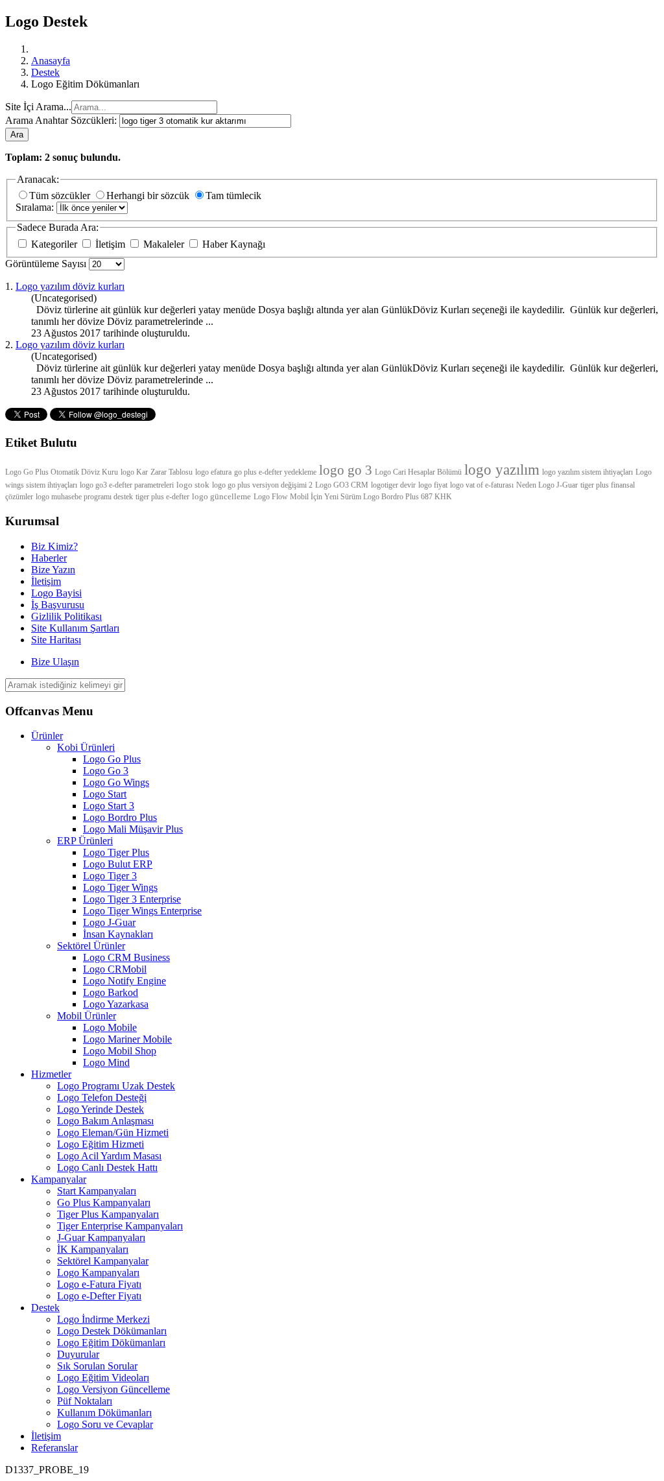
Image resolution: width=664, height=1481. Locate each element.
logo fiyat (432, 485)
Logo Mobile (110, 1027)
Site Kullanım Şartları (75, 628)
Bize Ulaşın (55, 661)
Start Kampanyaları (96, 1190)
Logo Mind (106, 1062)
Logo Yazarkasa (115, 1004)
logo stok (192, 485)
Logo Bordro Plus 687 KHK (407, 496)
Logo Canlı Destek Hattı (107, 1167)
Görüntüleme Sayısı (47, 263)
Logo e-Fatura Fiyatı (99, 1284)
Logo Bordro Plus (120, 817)
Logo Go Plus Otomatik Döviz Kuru (61, 472)
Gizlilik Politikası (66, 616)
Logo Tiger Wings (120, 887)
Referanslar (54, 1447)
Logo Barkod (110, 992)
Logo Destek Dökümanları (112, 1330)
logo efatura (213, 472)
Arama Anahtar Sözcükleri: (62, 120)
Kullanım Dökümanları (104, 1412)
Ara (16, 134)
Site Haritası (56, 639)
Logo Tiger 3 (110, 875)
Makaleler (164, 244)
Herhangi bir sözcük (149, 195)
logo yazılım (502, 470)
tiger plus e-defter (162, 496)
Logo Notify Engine (124, 980)
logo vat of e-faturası (482, 485)
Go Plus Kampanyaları (103, 1202)
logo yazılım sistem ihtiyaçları (587, 472)
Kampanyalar (58, 1179)
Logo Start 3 (108, 805)
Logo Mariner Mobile (127, 1039)
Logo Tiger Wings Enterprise (142, 910)
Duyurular (78, 1354)
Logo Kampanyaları (98, 1272)
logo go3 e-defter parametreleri (127, 485)
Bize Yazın (53, 569)
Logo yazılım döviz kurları (70, 286)
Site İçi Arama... (38, 106)
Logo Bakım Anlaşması (105, 1120)
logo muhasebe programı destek (84, 496)
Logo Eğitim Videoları (103, 1377)
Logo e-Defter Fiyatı (99, 1295)
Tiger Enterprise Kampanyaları (120, 1225)
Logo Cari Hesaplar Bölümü (418, 472)
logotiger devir (393, 485)
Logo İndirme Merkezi (103, 1319)
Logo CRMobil (115, 969)
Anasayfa (50, 60)
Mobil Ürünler (86, 1015)
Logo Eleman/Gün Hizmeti (113, 1132)
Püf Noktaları (84, 1400)
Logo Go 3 (105, 770)
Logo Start (104, 794)
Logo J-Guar (109, 922)
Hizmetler (51, 1074)
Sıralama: (36, 207)
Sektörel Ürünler (91, 945)
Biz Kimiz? (54, 546)
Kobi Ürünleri (86, 747)
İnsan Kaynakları (118, 934)
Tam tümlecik (233, 195)
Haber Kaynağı (232, 244)
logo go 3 (345, 470)
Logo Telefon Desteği (102, 1097)
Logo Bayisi (56, 592)
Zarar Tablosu (171, 472)
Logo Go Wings (116, 782)
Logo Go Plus (112, 758)
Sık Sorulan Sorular (97, 1365)
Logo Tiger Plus (116, 852)
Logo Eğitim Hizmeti (100, 1144)
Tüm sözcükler (61, 195)
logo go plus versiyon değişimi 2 (262, 485)
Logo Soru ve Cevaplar (105, 1424)
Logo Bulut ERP (117, 864)
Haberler (49, 557)
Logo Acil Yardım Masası (109, 1155)
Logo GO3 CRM (341, 485)
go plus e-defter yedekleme (275, 472)
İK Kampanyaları (92, 1249)
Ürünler (47, 735)
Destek (45, 72)
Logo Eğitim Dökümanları (111, 1342)
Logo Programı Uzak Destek (116, 1085)
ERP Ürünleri (85, 840)
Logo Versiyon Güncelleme (113, 1389)
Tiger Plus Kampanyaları (108, 1214)
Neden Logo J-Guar (547, 485)
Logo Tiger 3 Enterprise (132, 899)
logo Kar (134, 472)
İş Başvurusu (57, 604)
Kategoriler (54, 244)
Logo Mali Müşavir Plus (133, 829)
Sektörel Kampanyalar (102, 1260)
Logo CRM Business (126, 957)
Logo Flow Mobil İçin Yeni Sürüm (308, 496)
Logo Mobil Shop (119, 1050)
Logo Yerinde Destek (100, 1109)
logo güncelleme (221, 496)
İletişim (110, 244)
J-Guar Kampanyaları (101, 1237)
